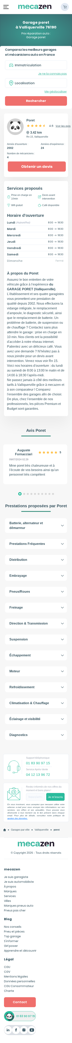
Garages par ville (20, 829)
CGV (7, 972)
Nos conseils (12, 927)
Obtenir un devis (37, 166)
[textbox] (39, 83)
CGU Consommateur (19, 986)
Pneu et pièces (14, 932)
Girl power (11, 946)
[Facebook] (16, 1030)
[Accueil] (4, 830)
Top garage (12, 936)
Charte (9, 991)
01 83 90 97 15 (25, 1016)
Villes (7, 901)
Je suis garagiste (16, 877)
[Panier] (65, 7)
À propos (10, 887)
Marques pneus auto (18, 906)
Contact (20, 1002)
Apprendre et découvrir (20, 951)
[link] (4, 830)
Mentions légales (16, 976)
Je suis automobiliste (19, 882)
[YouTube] (32, 1030)
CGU (7, 967)
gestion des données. (17, 818)
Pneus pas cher (15, 910)
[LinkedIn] (8, 1030)
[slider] (36, 125)
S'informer (11, 941)
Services (10, 896)
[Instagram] (24, 1030)
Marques (10, 891)
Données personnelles (19, 981)
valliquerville (42, 829)
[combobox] (36, 83)
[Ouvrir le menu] (6, 7)
